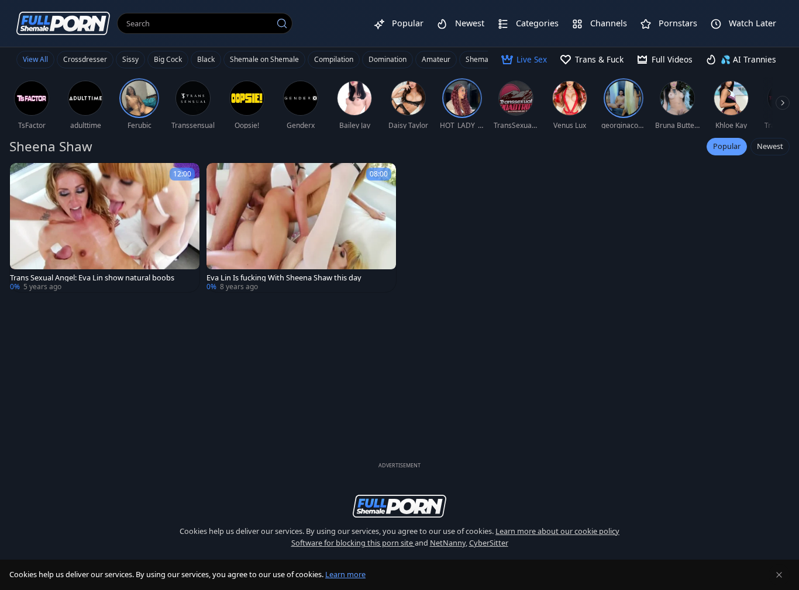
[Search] (282, 23)
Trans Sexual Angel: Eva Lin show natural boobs (92, 278)
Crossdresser (85, 59)
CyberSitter (488, 542)
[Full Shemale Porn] (63, 23)
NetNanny (448, 542)
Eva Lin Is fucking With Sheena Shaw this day (283, 278)
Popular (727, 146)
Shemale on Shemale (264, 59)
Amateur (436, 59)
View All (35, 59)
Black (206, 59)
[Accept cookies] (779, 574)
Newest (770, 146)
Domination (387, 59)
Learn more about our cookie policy (557, 531)
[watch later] (24, 177)
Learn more (345, 574)
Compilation (333, 59)
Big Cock (168, 59)
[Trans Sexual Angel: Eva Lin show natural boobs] (104, 227)
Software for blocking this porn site (353, 542)
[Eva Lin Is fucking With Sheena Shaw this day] (301, 227)
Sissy (130, 59)
